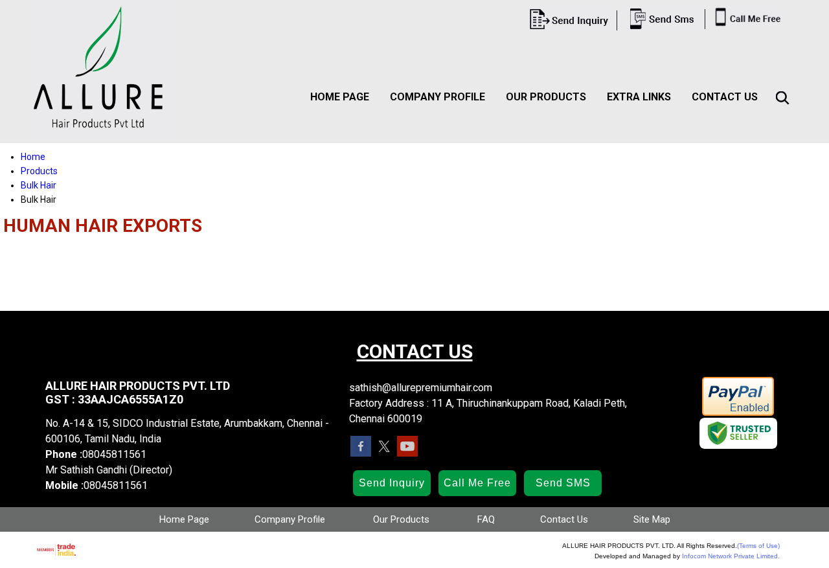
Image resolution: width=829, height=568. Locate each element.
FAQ (486, 519)
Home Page (339, 97)
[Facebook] (360, 453)
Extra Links (639, 97)
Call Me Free (477, 482)
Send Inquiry (392, 482)
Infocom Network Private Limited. (731, 556)
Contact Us (725, 97)
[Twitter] (384, 453)
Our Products (546, 97)
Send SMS (563, 482)
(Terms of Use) (758, 545)
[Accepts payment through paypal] (738, 413)
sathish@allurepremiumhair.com (420, 387)
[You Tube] (407, 453)
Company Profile (437, 97)
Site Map (651, 519)
